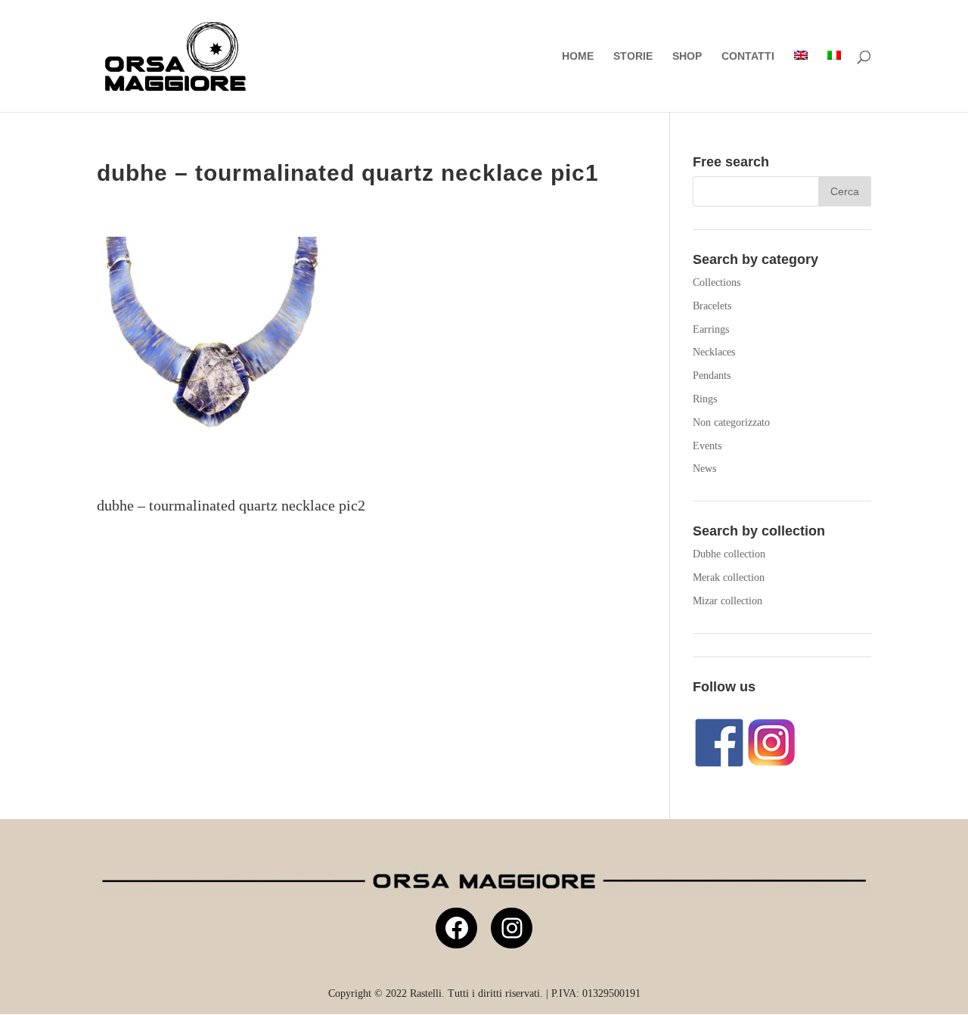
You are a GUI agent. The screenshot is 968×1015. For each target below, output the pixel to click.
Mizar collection (727, 601)
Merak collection (729, 577)
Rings (705, 399)
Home (578, 56)
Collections (716, 282)
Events (707, 446)
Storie (633, 56)
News (704, 468)
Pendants (712, 375)
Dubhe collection (729, 554)
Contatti (747, 56)
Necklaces (714, 352)
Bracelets (712, 306)
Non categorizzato (731, 422)
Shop (687, 56)
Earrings (711, 329)
